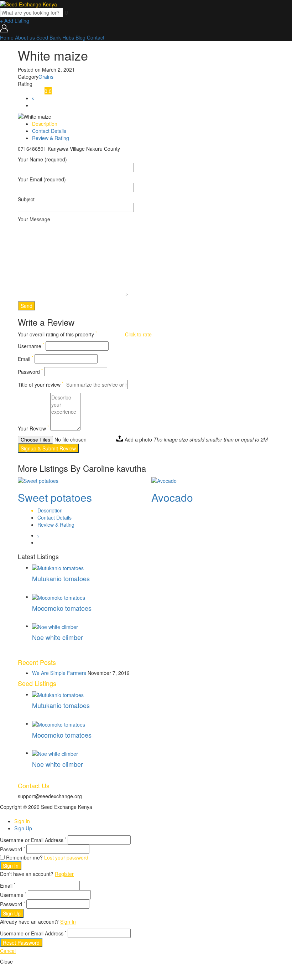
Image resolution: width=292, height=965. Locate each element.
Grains (45, 76)
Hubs (68, 37)
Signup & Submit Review (48, 448)
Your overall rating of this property (57, 334)
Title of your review (40, 384)
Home (7, 37)
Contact (95, 37)
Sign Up (23, 828)
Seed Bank (48, 37)
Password (30, 371)
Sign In (22, 821)
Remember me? (24, 857)
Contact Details (49, 130)
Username (31, 346)
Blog (80, 37)
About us (25, 37)
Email (25, 358)
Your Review (33, 428)
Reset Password (21, 942)
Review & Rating (50, 137)
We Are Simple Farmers (59, 672)
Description (44, 123)
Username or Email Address (33, 839)
